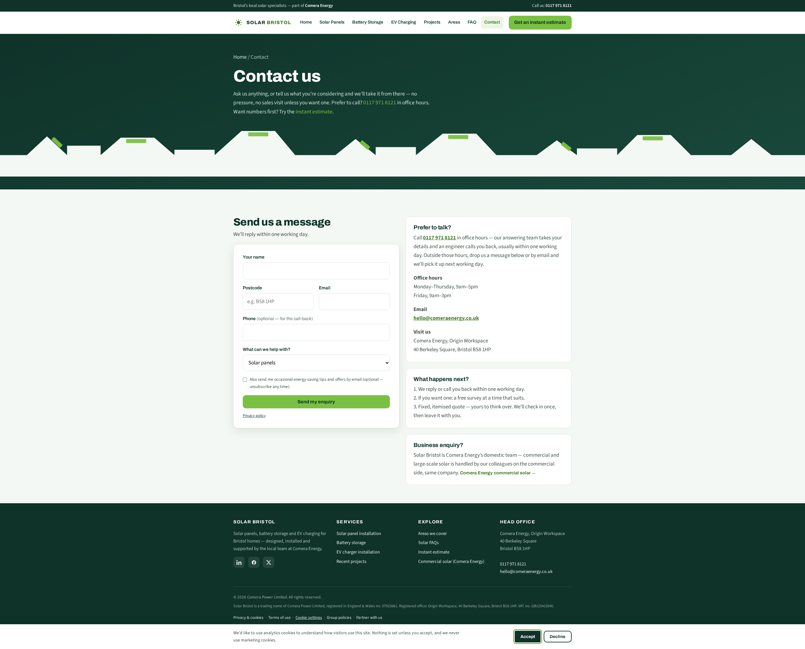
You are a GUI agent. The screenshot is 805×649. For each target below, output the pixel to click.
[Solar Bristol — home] (262, 22)
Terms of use (279, 617)
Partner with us (369, 617)
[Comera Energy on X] (268, 562)
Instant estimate (433, 552)
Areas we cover (432, 533)
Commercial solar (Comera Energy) (451, 561)
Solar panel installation (358, 533)
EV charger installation (358, 552)
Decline (557, 636)
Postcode (252, 288)
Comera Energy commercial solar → (498, 473)
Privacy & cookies (248, 617)
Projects (432, 22)
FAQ (472, 22)
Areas (454, 22)
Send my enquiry (316, 401)
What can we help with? (267, 349)
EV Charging (403, 22)
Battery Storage (367, 22)
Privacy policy (254, 415)
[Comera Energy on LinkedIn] (239, 562)
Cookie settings (309, 617)
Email (324, 288)
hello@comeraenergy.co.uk (526, 571)
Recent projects (351, 561)
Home (306, 22)
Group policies (339, 617)
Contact (492, 22)
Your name (253, 257)
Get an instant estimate (540, 22)
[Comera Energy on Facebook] (253, 562)
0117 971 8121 (559, 5)
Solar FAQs (428, 542)
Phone (278, 318)
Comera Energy (319, 5)
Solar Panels (331, 22)
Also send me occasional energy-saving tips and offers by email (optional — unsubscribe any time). (316, 382)
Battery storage (351, 542)
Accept (527, 636)
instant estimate (314, 112)
